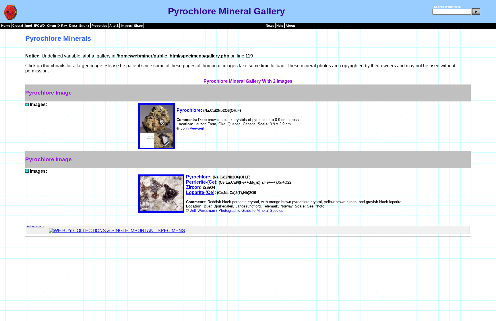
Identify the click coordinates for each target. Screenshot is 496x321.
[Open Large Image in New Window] (27, 104)
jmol (28, 25)
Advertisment (35, 226)
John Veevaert (192, 128)
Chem (51, 25)
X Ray (62, 25)
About (290, 25)
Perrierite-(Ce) (201, 182)
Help (279, 25)
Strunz (84, 25)
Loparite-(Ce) (200, 192)
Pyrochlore (189, 110)
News (270, 25)
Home (5, 25)
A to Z (114, 25)
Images (126, 25)
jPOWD (39, 25)
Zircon (193, 187)
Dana (73, 25)
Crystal (17, 25)
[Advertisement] (248, 252)
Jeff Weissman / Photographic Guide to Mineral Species (236, 210)
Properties (99, 25)
